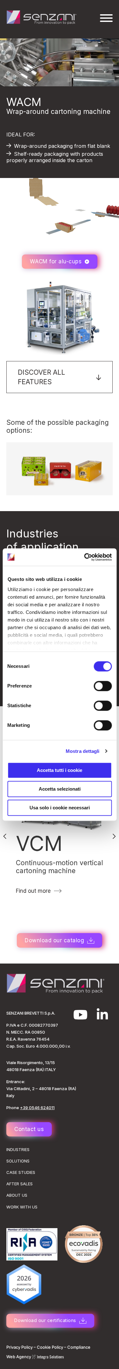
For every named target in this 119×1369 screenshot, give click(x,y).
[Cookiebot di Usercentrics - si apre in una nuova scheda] (85, 557)
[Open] (106, 18)
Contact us (29, 1129)
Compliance (78, 1347)
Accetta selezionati (60, 789)
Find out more (33, 891)
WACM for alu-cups (56, 261)
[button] (59, 377)
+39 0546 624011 (37, 1107)
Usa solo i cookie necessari (60, 807)
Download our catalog (54, 940)
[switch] (103, 686)
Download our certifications (45, 1320)
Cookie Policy (50, 1347)
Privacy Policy (19, 1347)
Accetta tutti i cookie (59, 770)
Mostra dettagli (83, 751)
